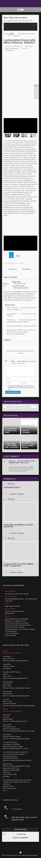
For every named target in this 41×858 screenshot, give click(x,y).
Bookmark (16, 36)
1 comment (13, 572)
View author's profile (18, 286)
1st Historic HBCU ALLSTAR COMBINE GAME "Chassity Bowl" (18, 565)
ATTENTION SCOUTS (12, 487)
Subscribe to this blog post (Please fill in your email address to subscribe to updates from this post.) (21, 387)
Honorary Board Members (30, 269)
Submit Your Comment (13, 392)
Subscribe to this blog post (26, 33)
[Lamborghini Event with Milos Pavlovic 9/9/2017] (20, 68)
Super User (28, 46)
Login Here (32, 361)
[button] (35, 29)
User (16, 282)
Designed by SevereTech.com (11, 848)
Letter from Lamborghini (14, 269)
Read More (21, 494)
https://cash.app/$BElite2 (20, 837)
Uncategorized (14, 48)
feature (7, 48)
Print (9, 35)
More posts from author (21, 288)
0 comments (13, 494)
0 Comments (9, 50)
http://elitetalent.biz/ (20, 283)
